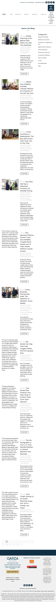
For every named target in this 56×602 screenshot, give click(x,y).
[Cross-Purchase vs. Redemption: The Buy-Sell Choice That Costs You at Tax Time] (10, 134)
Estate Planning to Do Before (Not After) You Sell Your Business (26, 40)
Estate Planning (24, 50)
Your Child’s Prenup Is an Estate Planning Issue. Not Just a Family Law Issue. (27, 501)
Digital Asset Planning (44, 47)
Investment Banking (26, 200)
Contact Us (43, 14)
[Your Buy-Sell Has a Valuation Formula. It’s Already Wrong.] (10, 184)
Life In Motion (37, 591)
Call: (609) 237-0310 (12, 563)
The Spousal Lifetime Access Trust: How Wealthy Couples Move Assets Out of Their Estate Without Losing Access (27, 242)
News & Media (42, 58)
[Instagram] (51, 2)
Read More (24, 73)
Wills (39, 66)
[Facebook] (49, 2)
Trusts (32, 99)
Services (26, 14)
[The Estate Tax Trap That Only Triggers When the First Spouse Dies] (10, 355)
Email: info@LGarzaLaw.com (13, 564)
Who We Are (17, 14)
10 (7, 544)
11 (10, 544)
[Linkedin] (46, 2)
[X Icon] (54, 2)
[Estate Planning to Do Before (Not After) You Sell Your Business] (10, 39)
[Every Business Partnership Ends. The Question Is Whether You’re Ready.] (10, 292)
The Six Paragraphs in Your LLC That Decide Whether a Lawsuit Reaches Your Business (26, 447)
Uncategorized (24, 52)
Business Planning (25, 49)
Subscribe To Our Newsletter (27, 2)
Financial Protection (26, 358)
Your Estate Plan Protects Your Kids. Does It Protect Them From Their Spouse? (25, 395)
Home (11, 14)
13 (17, 544)
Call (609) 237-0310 (40, 2)
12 (14, 544)
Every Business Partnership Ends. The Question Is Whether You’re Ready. (26, 296)
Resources (34, 14)
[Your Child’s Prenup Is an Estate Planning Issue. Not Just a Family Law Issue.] (10, 506)
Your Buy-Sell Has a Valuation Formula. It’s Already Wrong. (26, 186)
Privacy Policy (44, 591)
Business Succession (26, 97)
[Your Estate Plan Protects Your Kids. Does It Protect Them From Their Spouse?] (10, 397)
